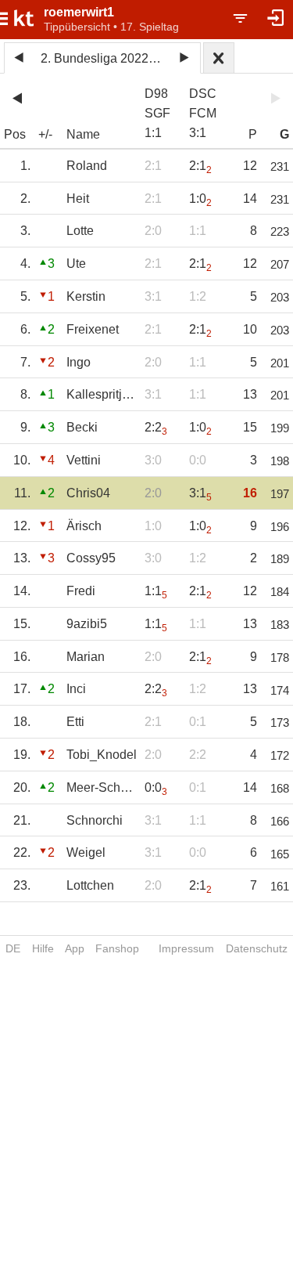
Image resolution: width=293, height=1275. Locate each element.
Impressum (186, 948)
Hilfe (43, 948)
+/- (45, 134)
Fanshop (117, 948)
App (74, 948)
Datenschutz (257, 948)
